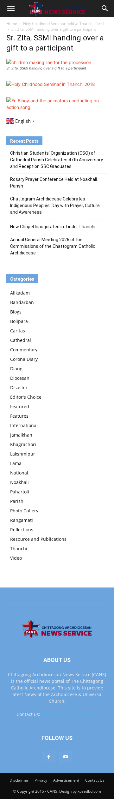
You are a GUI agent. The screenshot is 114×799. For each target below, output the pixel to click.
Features (19, 416)
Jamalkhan (21, 435)
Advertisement (66, 780)
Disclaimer (19, 780)
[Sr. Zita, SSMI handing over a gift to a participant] (48, 62)
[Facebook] (48, 757)
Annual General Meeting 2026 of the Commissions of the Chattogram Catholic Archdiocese (52, 246)
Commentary (23, 350)
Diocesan (19, 378)
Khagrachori (23, 444)
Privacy (41, 780)
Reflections (21, 530)
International (24, 425)
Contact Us (94, 780)
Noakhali (19, 482)
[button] (11, 8)
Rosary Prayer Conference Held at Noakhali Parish (53, 182)
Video (16, 558)
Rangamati (21, 520)
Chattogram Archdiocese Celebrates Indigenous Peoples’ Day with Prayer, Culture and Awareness (55, 205)
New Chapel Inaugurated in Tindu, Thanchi (52, 226)
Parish (16, 501)
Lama (16, 463)
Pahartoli (19, 492)
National (19, 473)
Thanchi (18, 549)
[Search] (105, 8)
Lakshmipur (22, 454)
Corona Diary (24, 359)
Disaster (19, 388)
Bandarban (22, 302)
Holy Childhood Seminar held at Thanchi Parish (64, 23)
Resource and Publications (38, 539)
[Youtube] (65, 757)
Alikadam (20, 293)
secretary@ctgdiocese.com (69, 714)
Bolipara (19, 321)
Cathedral (20, 340)
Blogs (16, 312)
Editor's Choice (25, 397)
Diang (16, 369)
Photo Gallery (24, 511)
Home (11, 23)
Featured (19, 406)
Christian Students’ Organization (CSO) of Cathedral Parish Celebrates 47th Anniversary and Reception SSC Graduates (56, 160)
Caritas (17, 331)
